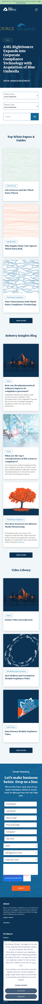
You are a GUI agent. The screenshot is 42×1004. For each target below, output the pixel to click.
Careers (6, 923)
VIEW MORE (21, 321)
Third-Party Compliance (15, 297)
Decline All (21, 996)
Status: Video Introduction (19, 620)
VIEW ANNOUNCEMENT (16, 81)
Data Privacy (11, 727)
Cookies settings (21, 985)
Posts (9, 381)
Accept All (21, 991)
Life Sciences (11, 186)
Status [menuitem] (6, 938)
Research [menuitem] (7, 941)
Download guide (20, 2)
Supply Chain (11, 241)
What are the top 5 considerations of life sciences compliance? (21, 459)
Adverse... (21, 542)
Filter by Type (9, 94)
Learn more (8, 917)
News (8, 40)
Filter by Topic (9, 105)
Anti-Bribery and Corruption (16, 671)
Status (9, 615)
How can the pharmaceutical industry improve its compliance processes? (20, 388)
